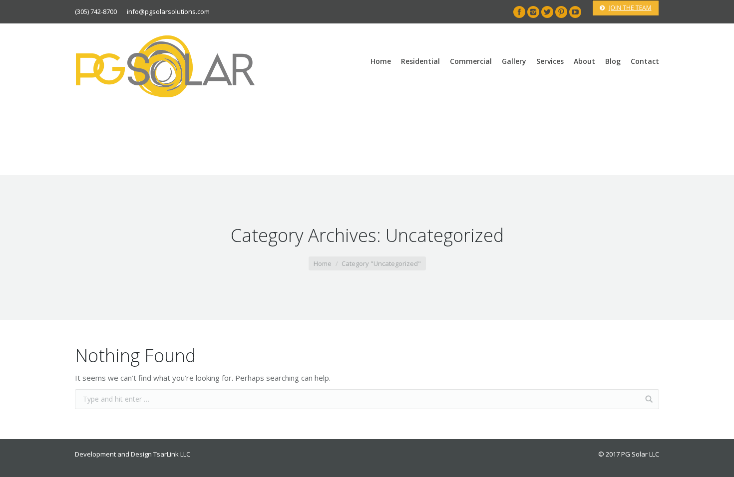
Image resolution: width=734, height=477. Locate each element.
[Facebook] (519, 12)
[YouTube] (575, 12)
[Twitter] (547, 12)
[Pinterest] (561, 12)
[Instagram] (533, 12)
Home (323, 263)
